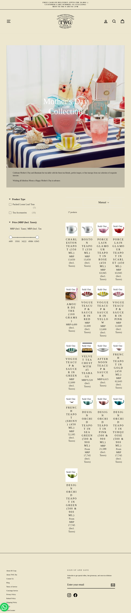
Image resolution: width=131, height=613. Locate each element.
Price (24, 222)
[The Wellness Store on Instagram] (69, 595)
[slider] (10, 237)
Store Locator (10, 610)
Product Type (18, 199)
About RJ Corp (11, 571)
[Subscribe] (113, 585)
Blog (8, 583)
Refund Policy (11, 598)
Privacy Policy (11, 594)
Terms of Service (11, 587)
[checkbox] (23, 206)
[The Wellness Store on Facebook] (75, 595)
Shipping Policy (11, 602)
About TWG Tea (11, 575)
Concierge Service (12, 591)
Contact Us (10, 579)
